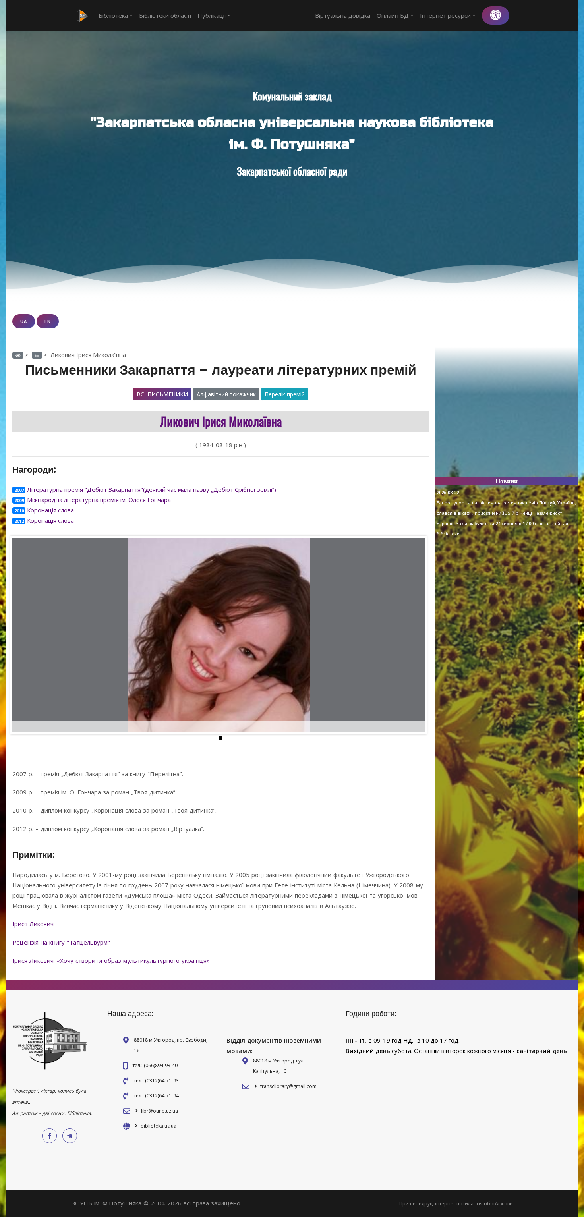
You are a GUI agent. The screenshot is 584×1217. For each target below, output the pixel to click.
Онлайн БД (393, 15)
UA (23, 321)
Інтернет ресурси (445, 15)
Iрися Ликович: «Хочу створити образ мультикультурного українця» (112, 960)
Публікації (211, 15)
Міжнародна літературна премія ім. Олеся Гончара (99, 500)
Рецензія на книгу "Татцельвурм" (62, 942)
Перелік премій (285, 394)
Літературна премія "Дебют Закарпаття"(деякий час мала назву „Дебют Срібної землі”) (151, 489)
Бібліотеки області (165, 15)
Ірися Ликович (34, 924)
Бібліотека (113, 15)
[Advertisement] (506, 415)
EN (47, 321)
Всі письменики (162, 394)
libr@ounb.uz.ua (159, 1110)
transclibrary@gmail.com (288, 1086)
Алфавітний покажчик (226, 394)
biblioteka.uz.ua (158, 1125)
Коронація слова (50, 510)
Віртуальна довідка (342, 15)
